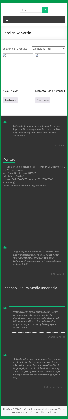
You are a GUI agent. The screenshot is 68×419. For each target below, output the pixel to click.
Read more (10, 100)
